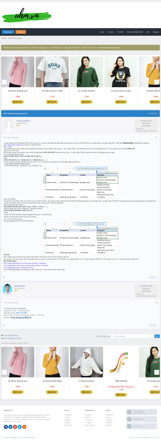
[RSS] (24, 427)
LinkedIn (108, 422)
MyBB (14, 437)
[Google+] (15, 427)
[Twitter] (20, 427)
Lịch (148, 32)
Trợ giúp (156, 32)
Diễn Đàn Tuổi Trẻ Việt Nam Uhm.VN (16, 48)
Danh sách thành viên (135, 32)
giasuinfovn (19, 285)
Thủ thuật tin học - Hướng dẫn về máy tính (65, 48)
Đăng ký (20, 32)
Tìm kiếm (120, 32)
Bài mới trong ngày (15, 38)
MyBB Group (30, 437)
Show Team (89, 425)
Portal (102, 32)
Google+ (108, 420)
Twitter (108, 417)
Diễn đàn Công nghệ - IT (39, 48)
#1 (156, 137)
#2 (156, 302)
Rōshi (147, 437)
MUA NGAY (17, 102)
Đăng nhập (8, 32)
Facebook (109, 415)
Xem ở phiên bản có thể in (12, 338)
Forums (110, 32)
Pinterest (108, 425)
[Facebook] (6, 427)
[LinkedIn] (10, 427)
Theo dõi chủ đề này (11, 335)
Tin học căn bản (87, 48)
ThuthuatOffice (23, 120)
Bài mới (4, 38)
